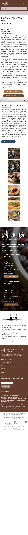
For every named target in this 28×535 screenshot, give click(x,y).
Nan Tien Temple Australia (17, 418)
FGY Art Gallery (9, 417)
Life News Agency (17, 417)
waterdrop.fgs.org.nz (9, 301)
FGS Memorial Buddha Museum (15, 414)
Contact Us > (22, 408)
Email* (2, 381)
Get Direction (11, 276)
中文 (24, 3)
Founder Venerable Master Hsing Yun (10, 413)
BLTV (10, 418)
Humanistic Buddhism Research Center (14, 416)
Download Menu (8, 141)
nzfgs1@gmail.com (8, 273)
